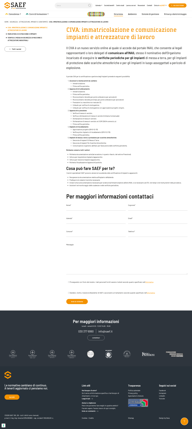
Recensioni (141, 5)
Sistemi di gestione (150, 14)
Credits (91, 418)
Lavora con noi (131, 5)
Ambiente (132, 14)
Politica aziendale (134, 390)
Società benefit (109, 5)
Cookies (84, 418)
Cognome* (131, 205)
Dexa (168, 418)
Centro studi (120, 5)
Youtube (162, 398)
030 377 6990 (86, 331)
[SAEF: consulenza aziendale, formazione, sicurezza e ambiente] (15, 5)
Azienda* (69, 218)
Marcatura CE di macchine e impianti (22, 34)
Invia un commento (89, 411)
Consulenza (14, 14)
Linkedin (162, 396)
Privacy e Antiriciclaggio (175, 14)
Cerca (89, 5)
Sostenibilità (96, 14)
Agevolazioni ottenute (135, 396)
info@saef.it (105, 331)
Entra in (159, 5)
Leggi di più (86, 398)
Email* (130, 218)
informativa (149, 282)
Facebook (162, 390)
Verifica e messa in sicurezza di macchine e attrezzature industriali (25, 38)
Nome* (68, 205)
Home (6, 22)
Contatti (149, 5)
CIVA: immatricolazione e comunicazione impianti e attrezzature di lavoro (27, 28)
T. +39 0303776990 (177, 5)
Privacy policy (133, 393)
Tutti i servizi (16, 49)
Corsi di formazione (38, 14)
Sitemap (131, 418)
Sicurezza (118, 14)
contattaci (96, 338)
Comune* (69, 231)
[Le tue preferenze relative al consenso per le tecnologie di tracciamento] (3, 425)
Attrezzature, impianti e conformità (33, 22)
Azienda (98, 5)
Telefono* (131, 231)
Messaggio (70, 244)
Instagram (162, 393)
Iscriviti (12, 397)
